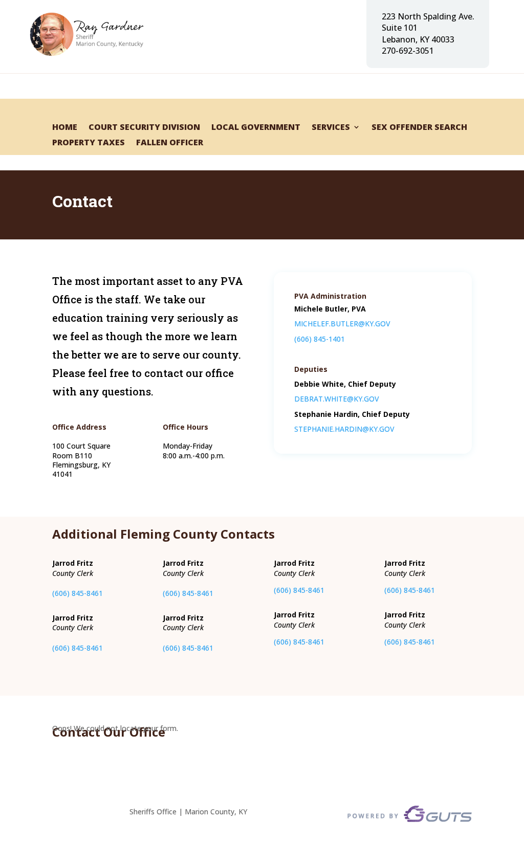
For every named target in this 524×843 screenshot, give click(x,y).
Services (331, 127)
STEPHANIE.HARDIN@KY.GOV (344, 429)
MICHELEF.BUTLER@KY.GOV (342, 323)
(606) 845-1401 (319, 339)
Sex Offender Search (419, 127)
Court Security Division (144, 127)
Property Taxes (88, 143)
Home (64, 127)
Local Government (255, 127)
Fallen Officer (169, 143)
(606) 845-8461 (77, 593)
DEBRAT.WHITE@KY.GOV (336, 399)
